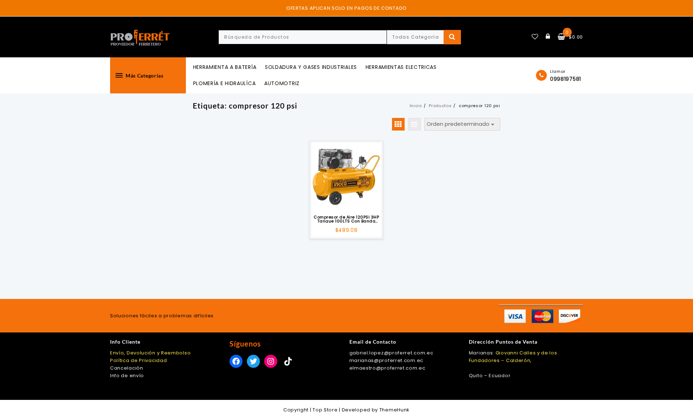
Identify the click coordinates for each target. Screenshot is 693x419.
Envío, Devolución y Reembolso (150, 352)
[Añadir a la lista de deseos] (346, 177)
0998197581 (565, 79)
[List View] (414, 124)
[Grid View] (398, 124)
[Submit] (452, 37)
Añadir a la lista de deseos (346, 201)
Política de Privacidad (138, 360)
